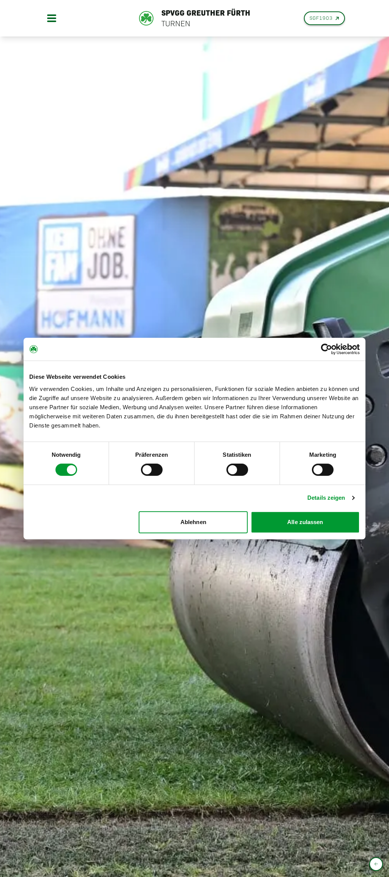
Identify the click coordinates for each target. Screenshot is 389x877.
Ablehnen (193, 522)
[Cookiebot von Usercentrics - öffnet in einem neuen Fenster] (326, 349)
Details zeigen (326, 497)
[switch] (152, 470)
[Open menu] (51, 18)
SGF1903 (321, 18)
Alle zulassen (305, 522)
